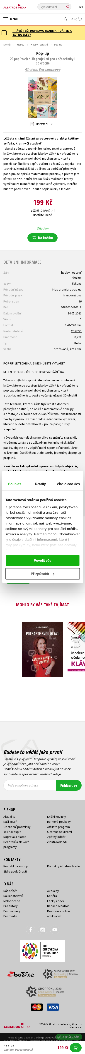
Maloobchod (11, 901)
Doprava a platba (14, 837)
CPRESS (76, 331)
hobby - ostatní (71, 272)
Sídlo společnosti (15, 871)
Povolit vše (42, 560)
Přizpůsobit (40, 574)
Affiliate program (58, 827)
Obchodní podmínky (17, 827)
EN (81, 7)
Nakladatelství (13, 896)
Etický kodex (55, 901)
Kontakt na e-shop (15, 866)
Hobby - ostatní (39, 44)
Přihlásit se (68, 785)
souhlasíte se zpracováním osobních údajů (32, 774)
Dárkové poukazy (59, 822)
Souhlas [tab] (14, 484)
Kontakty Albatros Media (63, 866)
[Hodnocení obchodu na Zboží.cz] (21, 972)
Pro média (10, 916)
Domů (7, 44)
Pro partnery (12, 911)
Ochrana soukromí (59, 832)
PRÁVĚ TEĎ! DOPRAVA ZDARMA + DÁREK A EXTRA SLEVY (42, 33)
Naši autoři (10, 822)
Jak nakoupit (12, 832)
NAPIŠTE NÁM (71, 1037)
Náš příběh (10, 891)
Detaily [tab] (40, 484)
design (77, 277)
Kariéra (52, 896)
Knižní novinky (56, 817)
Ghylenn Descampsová (42, 69)
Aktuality (9, 817)
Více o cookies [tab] (68, 484)
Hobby (20, 44)
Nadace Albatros (58, 906)
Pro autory (10, 906)
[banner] (23, 5)
